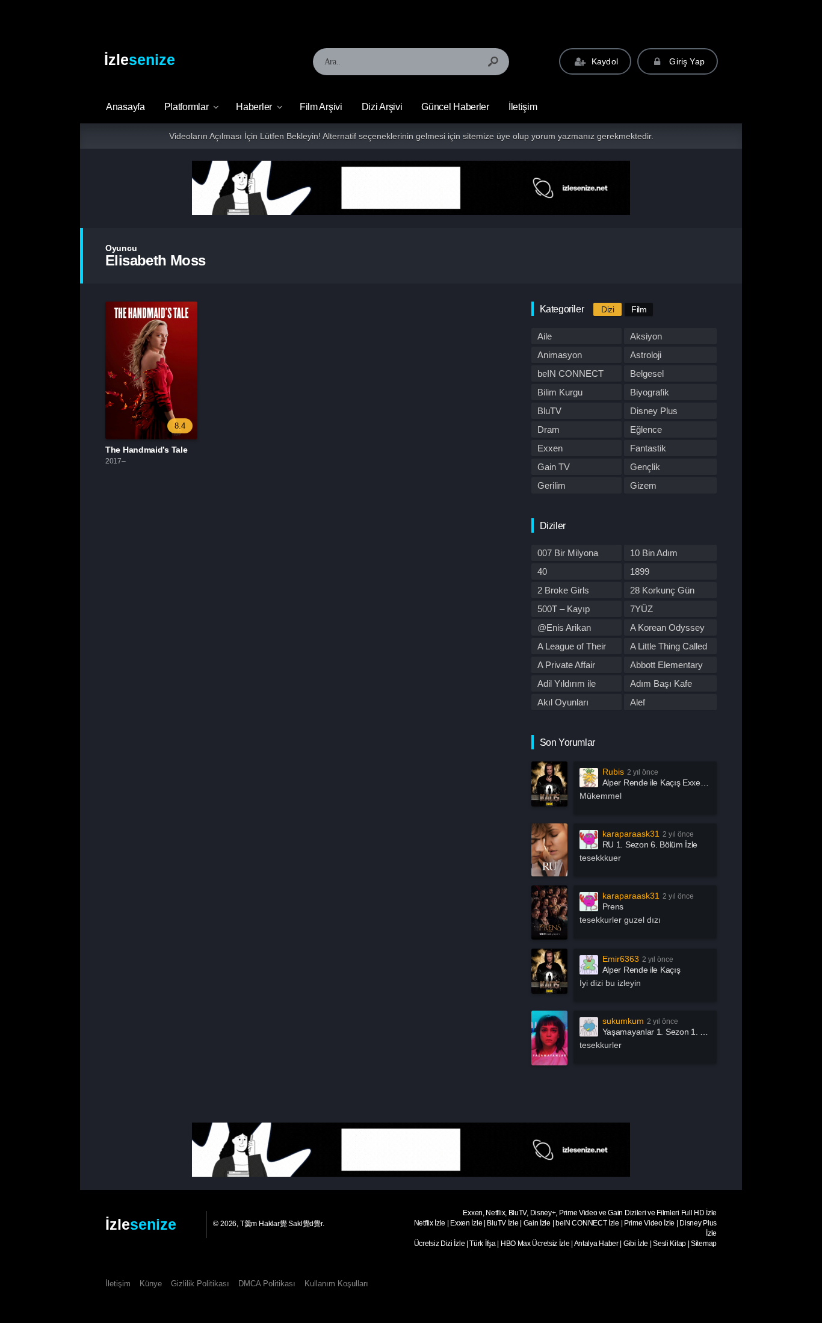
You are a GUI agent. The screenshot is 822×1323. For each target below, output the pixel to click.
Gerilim (551, 485)
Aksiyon (646, 336)
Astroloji (645, 355)
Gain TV (553, 467)
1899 (639, 571)
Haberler (254, 107)
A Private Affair (566, 665)
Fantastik (648, 448)
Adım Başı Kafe (661, 683)
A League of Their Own (571, 647)
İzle (139, 59)
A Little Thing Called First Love (668, 647)
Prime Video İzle (649, 1223)
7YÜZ (641, 609)
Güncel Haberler (455, 107)
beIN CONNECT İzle (587, 1223)
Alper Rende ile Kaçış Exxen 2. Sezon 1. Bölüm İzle (695, 782)
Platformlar (186, 107)
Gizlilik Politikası (200, 1283)
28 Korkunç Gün (662, 590)
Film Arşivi (321, 107)
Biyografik (649, 392)
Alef (637, 702)
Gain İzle (537, 1223)
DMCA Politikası (266, 1283)
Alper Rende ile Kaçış (641, 969)
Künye (151, 1283)
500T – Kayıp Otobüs (563, 610)
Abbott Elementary (666, 665)
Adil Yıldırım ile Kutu (566, 685)
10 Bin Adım (654, 553)
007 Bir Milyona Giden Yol (567, 554)
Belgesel (647, 373)
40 (542, 571)
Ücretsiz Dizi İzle (439, 1243)
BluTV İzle (502, 1223)
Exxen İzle (466, 1223)
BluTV (549, 411)
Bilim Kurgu (560, 392)
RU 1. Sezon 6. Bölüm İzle (650, 844)
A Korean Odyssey (667, 627)
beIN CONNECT (570, 373)
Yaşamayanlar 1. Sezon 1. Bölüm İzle (670, 1031)
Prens (613, 906)
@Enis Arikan (564, 627)
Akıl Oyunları (563, 702)
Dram (548, 429)
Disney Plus (654, 411)
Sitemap (704, 1243)
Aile (544, 336)
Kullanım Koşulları (336, 1283)
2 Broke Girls (563, 590)
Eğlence (646, 429)
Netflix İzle (429, 1223)
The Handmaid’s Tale (146, 449)
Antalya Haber (596, 1243)
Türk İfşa (482, 1243)
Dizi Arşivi (382, 107)
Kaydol (603, 61)
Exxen (550, 448)
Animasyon (559, 355)
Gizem (643, 485)
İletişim (522, 107)
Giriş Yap (686, 61)
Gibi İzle (635, 1243)
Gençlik (645, 467)
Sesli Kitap (669, 1243)
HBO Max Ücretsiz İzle (535, 1243)
